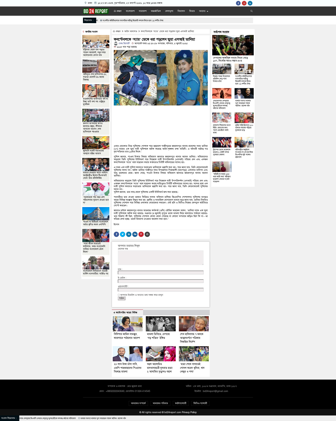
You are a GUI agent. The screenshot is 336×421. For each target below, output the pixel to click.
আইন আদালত (130, 31)
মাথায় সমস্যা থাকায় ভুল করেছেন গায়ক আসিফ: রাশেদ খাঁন (243, 103)
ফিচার (192, 11)
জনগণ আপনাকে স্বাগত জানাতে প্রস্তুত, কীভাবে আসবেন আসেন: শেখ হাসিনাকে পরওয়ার (93, 127)
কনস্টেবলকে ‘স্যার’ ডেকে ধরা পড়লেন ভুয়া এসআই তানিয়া (167, 31)
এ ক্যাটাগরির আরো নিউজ (125, 312)
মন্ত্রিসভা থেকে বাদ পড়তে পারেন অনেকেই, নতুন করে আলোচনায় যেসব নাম (94, 52)
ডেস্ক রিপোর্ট (124, 43)
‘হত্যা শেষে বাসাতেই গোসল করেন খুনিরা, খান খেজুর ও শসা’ (192, 367)
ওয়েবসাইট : (123, 286)
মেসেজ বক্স (123, 248)
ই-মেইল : (122, 278)
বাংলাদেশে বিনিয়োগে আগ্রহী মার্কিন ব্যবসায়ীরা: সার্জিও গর (95, 272)
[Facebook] (116, 234)
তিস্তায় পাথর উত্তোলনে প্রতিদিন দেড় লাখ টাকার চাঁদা (221, 79)
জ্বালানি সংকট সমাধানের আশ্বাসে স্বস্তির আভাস (93, 152)
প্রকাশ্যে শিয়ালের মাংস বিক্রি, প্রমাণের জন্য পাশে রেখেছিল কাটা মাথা (222, 129)
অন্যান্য (202, 11)
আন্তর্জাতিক (156, 11)
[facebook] (239, 3)
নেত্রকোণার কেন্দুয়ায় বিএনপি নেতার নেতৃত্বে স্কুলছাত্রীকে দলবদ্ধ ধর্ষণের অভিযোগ (221, 104)
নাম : (120, 269)
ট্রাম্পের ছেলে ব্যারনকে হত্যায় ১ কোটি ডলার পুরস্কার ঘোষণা (221, 152)
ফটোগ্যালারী (180, 403)
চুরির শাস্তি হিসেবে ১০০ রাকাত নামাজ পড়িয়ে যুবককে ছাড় (244, 127)
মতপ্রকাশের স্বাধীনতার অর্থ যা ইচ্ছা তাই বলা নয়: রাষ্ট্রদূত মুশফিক (95, 101)
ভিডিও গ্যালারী (200, 403)
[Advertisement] (161, 134)
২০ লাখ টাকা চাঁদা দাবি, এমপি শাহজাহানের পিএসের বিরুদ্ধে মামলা (127, 367)
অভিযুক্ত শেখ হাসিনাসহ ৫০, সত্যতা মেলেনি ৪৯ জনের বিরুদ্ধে (95, 77)
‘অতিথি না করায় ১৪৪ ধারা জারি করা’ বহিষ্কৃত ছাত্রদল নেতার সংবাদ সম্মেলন (222, 178)
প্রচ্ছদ (119, 11)
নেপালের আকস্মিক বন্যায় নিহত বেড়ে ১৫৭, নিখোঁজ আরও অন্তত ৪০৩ (230, 59)
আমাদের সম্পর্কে (138, 403)
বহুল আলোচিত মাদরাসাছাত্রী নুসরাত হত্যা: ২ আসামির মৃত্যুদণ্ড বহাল (160, 367)
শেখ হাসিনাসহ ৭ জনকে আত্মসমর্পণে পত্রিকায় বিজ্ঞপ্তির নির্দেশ (191, 338)
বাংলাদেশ (130, 11)
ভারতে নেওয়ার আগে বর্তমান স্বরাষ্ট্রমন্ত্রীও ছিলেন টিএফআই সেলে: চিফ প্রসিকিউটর (95, 175)
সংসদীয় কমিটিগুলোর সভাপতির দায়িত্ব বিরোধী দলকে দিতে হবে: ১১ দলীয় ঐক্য (243, 80)
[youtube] (245, 3)
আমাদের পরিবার (160, 403)
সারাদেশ (142, 11)
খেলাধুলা (169, 11)
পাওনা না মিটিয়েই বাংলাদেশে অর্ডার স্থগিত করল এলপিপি (95, 223)
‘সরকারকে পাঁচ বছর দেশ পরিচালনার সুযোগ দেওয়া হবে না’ (96, 200)
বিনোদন (181, 11)
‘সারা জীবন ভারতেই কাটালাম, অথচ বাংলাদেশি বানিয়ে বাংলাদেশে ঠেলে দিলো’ (94, 247)
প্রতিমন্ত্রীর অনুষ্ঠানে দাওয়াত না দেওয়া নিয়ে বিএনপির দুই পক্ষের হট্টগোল (244, 153)
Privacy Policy (189, 412)
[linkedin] (250, 3)
